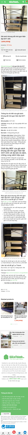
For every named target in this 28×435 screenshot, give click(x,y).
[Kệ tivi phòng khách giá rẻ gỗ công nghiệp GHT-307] (7, 308)
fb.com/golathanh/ (11, 407)
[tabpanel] (7, 310)
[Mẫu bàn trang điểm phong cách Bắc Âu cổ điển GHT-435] (21, 308)
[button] (6, 413)
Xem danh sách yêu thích (8, 50)
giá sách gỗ (14, 280)
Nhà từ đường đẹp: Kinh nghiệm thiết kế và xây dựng (18, 333)
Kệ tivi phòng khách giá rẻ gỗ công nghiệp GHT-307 (7, 316)
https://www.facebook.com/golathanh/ (17, 272)
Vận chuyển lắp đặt (22, 56)
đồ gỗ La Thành (7, 201)
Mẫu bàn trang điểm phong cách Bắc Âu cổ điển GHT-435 (21, 317)
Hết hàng (8, 291)
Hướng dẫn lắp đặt (21, 49)
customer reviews (10, 32)
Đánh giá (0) (8, 56)
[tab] (5, 2)
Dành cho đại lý (22, 60)
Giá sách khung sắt (6, 66)
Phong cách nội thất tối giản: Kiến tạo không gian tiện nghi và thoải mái (18, 342)
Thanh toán (8, 60)
